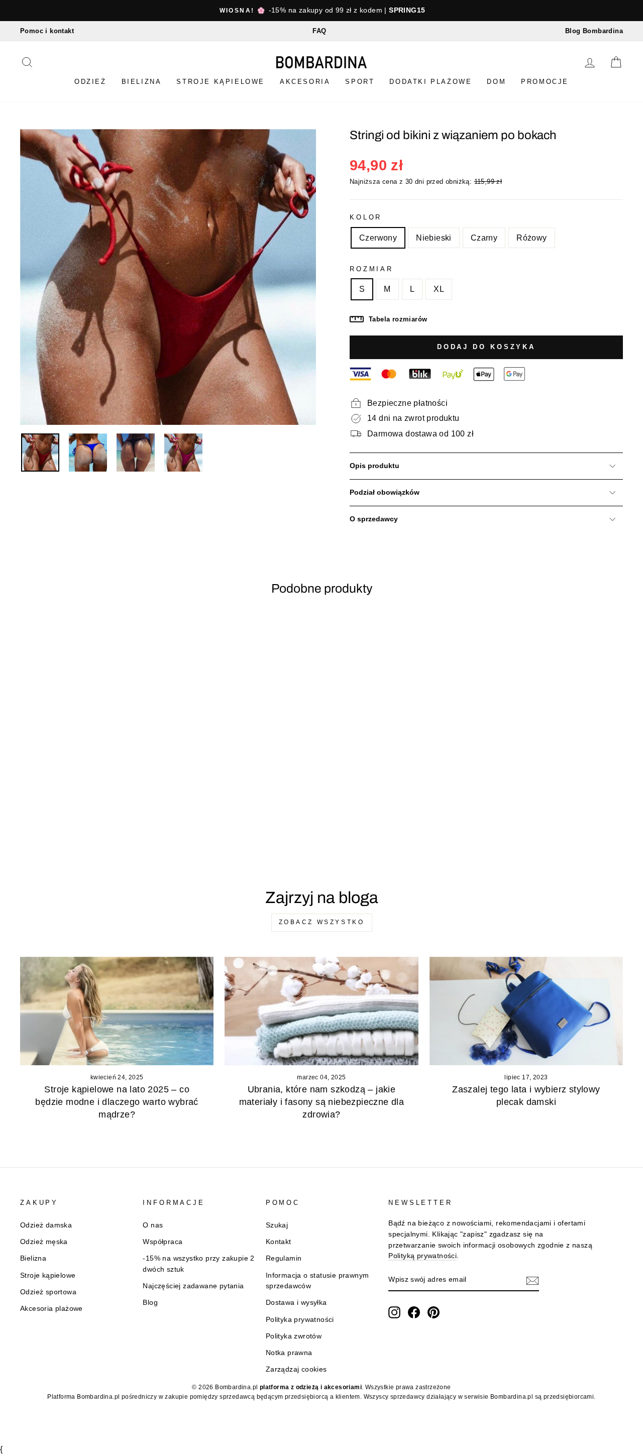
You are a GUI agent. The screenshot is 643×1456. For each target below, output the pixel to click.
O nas (153, 1225)
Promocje (545, 81)
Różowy (531, 238)
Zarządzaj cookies (296, 1369)
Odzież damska (46, 1225)
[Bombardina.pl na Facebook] (414, 1312)
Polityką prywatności (422, 1256)
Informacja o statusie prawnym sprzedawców (317, 1281)
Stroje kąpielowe (220, 81)
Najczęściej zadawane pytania (193, 1286)
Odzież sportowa (48, 1292)
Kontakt (278, 1242)
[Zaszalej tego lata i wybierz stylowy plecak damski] (526, 1011)
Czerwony (378, 238)
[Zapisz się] (532, 1280)
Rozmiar (371, 269)
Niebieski (434, 238)
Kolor (366, 217)
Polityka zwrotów (294, 1336)
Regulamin (284, 1258)
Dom (496, 81)
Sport (359, 81)
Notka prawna (289, 1353)
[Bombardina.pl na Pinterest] (433, 1312)
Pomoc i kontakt (47, 31)
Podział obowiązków (384, 492)
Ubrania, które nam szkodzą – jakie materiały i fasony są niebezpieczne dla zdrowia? (321, 1101)
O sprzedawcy (374, 519)
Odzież (90, 81)
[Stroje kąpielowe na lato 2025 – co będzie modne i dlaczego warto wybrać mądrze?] (116, 1011)
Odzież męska (44, 1242)
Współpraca (162, 1242)
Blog (150, 1302)
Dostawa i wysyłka (296, 1302)
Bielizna (142, 81)
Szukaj (277, 1225)
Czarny (484, 238)
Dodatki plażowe (430, 81)
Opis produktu (374, 466)
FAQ (319, 31)
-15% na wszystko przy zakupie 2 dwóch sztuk (198, 1264)
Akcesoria (305, 81)
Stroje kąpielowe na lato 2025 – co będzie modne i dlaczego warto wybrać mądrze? (116, 1101)
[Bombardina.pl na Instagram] (394, 1312)
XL (439, 289)
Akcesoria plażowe (51, 1308)
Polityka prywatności (300, 1319)
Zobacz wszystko (322, 922)
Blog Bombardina (594, 31)
